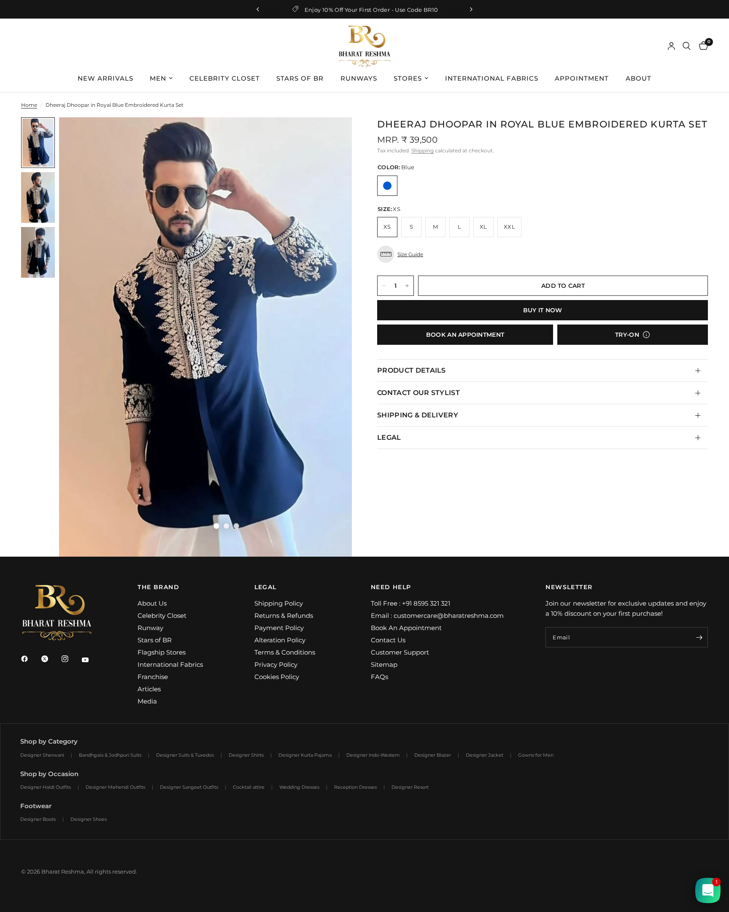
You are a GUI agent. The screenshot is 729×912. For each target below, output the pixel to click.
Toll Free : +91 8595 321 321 (410, 603)
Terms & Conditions (284, 652)
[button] (542, 254)
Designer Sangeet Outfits (189, 787)
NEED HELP (391, 587)
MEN (158, 78)
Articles (149, 689)
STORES (408, 78)
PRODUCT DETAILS (411, 370)
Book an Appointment (465, 334)
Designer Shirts (246, 755)
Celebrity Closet (162, 616)
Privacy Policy (275, 664)
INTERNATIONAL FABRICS (491, 78)
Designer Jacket (484, 755)
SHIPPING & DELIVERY (417, 415)
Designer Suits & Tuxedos (185, 755)
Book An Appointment (406, 628)
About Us (152, 603)
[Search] (686, 46)
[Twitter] (50, 658)
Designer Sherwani (42, 755)
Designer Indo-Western (373, 755)
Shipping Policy (278, 603)
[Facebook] (30, 658)
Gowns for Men (536, 755)
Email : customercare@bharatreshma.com (437, 616)
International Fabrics (170, 664)
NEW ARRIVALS (105, 78)
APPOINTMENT (582, 78)
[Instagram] (71, 658)
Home (29, 105)
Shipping (422, 150)
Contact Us (388, 640)
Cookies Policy (276, 677)
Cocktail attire (249, 787)
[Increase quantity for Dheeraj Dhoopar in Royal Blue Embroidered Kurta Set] (407, 285)
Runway (150, 628)
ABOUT (638, 78)
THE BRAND (158, 587)
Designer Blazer (432, 755)
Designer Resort (410, 787)
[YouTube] (91, 660)
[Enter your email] (699, 637)
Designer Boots (38, 819)
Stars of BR (155, 640)
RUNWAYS (358, 78)
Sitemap (384, 664)
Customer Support (400, 652)
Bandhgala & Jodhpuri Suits (110, 755)
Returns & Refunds (283, 616)
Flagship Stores (162, 652)
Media (147, 701)
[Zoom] (334, 135)
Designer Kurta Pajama (305, 755)
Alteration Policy (279, 640)
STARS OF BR (300, 78)
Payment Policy (279, 628)
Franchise (153, 677)
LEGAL (389, 437)
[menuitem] (105, 78)
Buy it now (542, 310)
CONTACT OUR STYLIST (418, 393)
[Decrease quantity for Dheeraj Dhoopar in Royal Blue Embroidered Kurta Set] (384, 285)
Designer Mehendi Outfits (115, 787)
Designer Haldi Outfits (45, 787)
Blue (387, 186)
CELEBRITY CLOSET (224, 78)
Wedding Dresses (299, 787)
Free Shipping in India (429, 9)
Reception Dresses (355, 787)
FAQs (379, 677)
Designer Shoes (88, 819)
